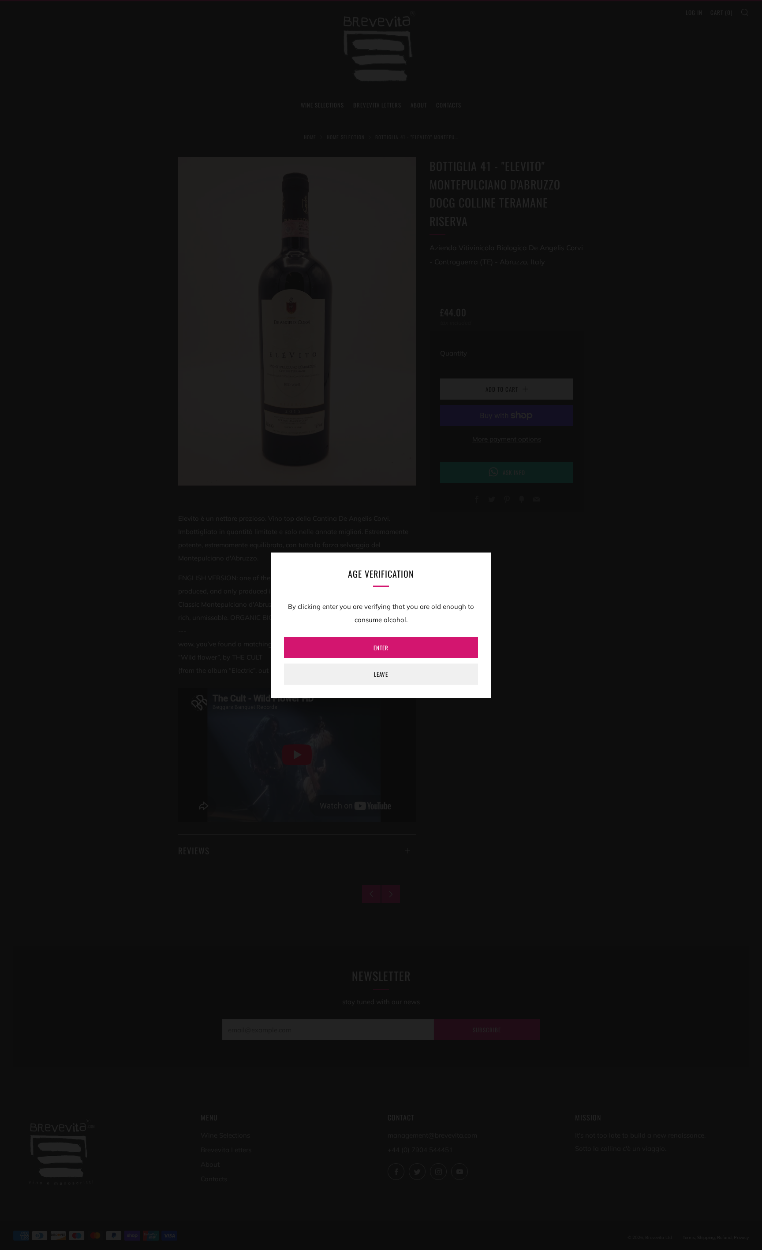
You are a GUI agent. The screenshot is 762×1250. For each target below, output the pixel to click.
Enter (381, 647)
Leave (381, 674)
